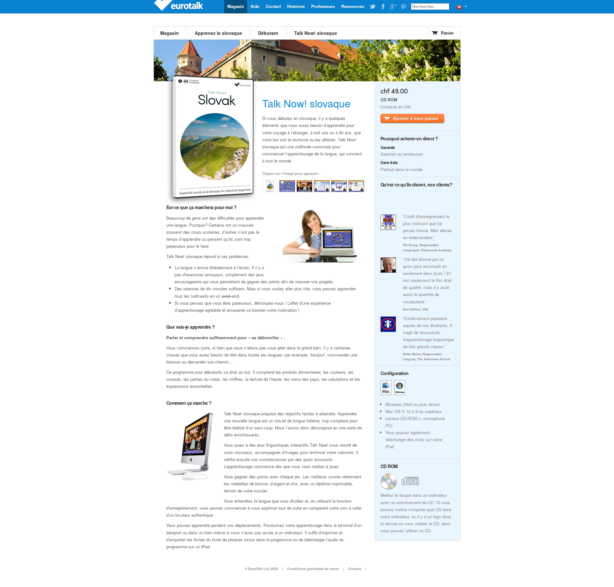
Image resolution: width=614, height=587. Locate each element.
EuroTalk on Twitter (372, 6)
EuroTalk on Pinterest (403, 6)
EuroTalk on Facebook (383, 6)
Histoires (296, 6)
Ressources (352, 6)
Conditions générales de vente (313, 568)
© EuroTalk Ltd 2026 (261, 568)
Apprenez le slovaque (218, 33)
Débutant (268, 33)
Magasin (235, 6)
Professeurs (323, 6)
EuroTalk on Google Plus (393, 6)
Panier (447, 33)
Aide (254, 6)
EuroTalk (179, 6)
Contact (273, 6)
